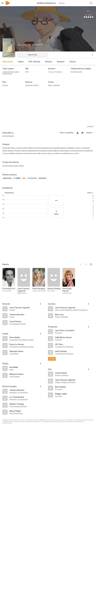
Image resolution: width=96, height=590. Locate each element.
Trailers (21, 62)
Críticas (72, 62)
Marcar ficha (32, 55)
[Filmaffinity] (17, 180)
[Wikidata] (43, 180)
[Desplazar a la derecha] (86, 264)
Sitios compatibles (67, 133)
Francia (5, 85)
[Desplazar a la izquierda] (81, 264)
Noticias (48, 62)
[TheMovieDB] (32, 180)
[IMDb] (24, 180)
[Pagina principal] (8, 5)
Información (7, 62)
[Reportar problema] (77, 132)
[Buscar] (91, 3)
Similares (60, 62)
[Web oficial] (7, 180)
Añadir (21, 166)
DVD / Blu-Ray (34, 62)
